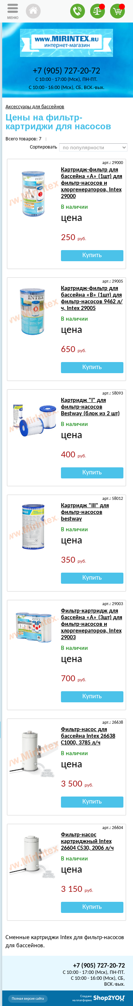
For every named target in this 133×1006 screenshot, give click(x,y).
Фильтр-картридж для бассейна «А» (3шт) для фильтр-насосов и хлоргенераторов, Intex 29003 (91, 624)
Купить (92, 255)
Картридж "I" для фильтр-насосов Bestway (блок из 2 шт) (90, 407)
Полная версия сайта (28, 999)
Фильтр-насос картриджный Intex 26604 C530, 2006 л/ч (87, 841)
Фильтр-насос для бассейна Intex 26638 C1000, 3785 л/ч (88, 736)
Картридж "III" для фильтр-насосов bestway (85, 512)
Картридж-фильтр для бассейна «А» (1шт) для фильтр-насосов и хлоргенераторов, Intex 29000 (91, 183)
